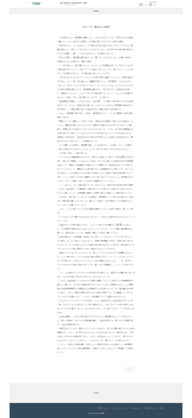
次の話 (96, 393)
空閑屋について (102, 408)
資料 (161, 408)
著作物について (150, 408)
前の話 (96, 11)
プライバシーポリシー (119, 408)
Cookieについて (136, 408)
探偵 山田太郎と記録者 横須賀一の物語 (73, 3)
